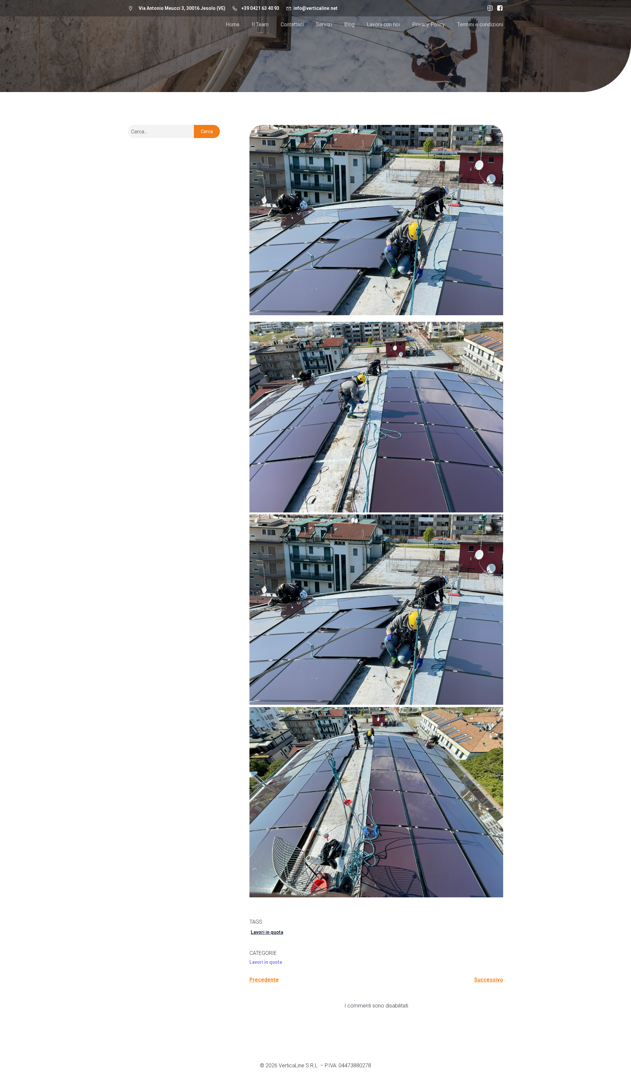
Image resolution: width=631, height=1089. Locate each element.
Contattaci (292, 24)
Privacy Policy (428, 24)
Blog (349, 24)
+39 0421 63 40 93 (260, 8)
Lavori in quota (267, 932)
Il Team (260, 24)
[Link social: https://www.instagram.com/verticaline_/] (488, 8)
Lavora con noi (383, 24)
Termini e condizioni (480, 24)
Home (233, 24)
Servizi (324, 24)
